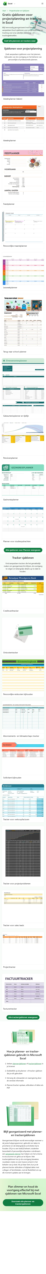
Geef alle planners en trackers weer (20, 41)
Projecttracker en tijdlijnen (19, 11)
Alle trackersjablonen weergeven (23, 1017)
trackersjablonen (34, 1063)
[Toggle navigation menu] (42, 3)
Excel (10, 3)
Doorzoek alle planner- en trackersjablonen (23, 1202)
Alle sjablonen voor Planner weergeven (23, 550)
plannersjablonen (19, 1063)
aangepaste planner (13, 1154)
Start (4, 11)
